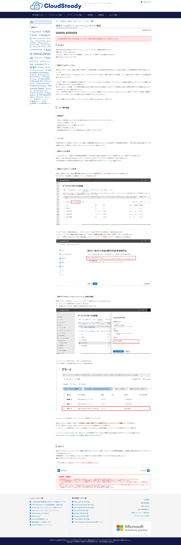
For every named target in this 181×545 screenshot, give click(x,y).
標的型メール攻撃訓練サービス (40, 104)
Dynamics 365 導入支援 (81, 516)
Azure (34, 35)
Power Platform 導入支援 (81, 519)
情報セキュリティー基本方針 (140, 512)
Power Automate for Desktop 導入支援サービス (88, 522)
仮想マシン (36, 101)
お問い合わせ (145, 506)
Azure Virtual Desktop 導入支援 (83, 505)
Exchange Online (45, 74)
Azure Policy (36, 45)
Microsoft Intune (43, 83)
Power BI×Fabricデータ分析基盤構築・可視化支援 (47, 505)
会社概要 (146, 500)
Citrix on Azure (39, 70)
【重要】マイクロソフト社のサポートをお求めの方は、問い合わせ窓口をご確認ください (87, 487)
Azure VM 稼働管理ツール (40, 519)
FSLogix (34, 79)
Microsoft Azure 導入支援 (82, 502)
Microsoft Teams (40, 87)
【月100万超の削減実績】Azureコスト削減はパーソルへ (49, 502)
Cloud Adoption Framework (41, 71)
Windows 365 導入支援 (81, 513)
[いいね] (58, 462)
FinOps (46, 77)
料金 (45, 101)
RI (47, 91)
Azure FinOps (41, 41)
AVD (47, 31)
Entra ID (34, 74)
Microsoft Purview (71, 32)
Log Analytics (45, 79)
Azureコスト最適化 (40, 66)
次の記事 (143, 470)
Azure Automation (40, 38)
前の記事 (64, 470)
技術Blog (101, 15)
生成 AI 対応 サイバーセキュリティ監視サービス (47, 507)
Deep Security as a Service (40, 513)
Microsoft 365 (60, 32)
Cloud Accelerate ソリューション (42, 525)
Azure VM (39, 57)
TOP (57, 21)
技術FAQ (90, 15)
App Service (36, 32)
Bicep (42, 67)
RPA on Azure (36, 516)
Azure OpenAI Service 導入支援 (84, 507)
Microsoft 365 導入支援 (81, 510)
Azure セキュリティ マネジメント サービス (45, 510)
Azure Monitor (44, 43)
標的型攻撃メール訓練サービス (41, 522)
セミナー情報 (113, 15)
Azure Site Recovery (40, 46)
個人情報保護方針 (143, 509)
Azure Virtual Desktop (40, 53)
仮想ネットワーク (42, 99)
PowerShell (39, 91)
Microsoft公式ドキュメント (102, 160)
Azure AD (40, 37)
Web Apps (40, 97)
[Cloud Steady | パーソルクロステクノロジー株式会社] (56, 5)
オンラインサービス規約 (141, 516)
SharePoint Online (37, 93)
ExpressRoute (36, 76)
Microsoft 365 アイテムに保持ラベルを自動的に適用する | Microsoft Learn (78, 435)
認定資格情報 (145, 503)
